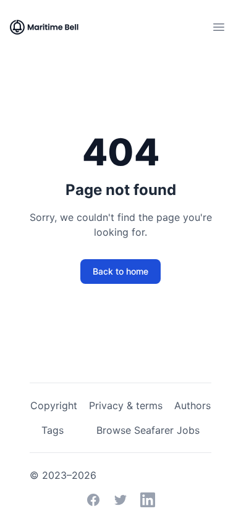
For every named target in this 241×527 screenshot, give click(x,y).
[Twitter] (120, 499)
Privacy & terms (126, 405)
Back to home (120, 271)
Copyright (53, 405)
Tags (52, 430)
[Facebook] (93, 499)
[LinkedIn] (147, 499)
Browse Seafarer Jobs (148, 430)
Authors (192, 405)
